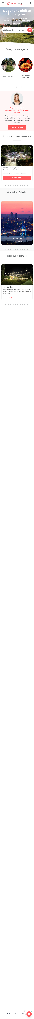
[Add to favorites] (30, 147)
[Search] (30, 4)
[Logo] (14, 3)
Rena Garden (8, 287)
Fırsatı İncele (7, 298)
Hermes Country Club (11, 168)
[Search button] (29, 30)
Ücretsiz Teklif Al (17, 178)
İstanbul (17, 238)
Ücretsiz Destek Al (17, 127)
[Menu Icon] (3, 4)
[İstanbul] (17, 223)
